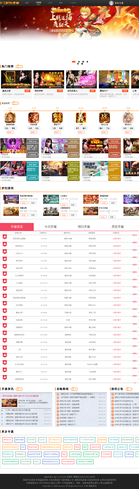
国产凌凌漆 (114, 440)
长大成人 (42, 440)
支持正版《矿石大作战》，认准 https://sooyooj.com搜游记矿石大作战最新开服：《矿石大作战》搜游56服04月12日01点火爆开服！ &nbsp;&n (33, 404)
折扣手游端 (26, 461)
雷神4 (77, 447)
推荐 (27, 3)
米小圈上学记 (55, 440)
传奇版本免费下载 (91, 454)
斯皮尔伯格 (33, 447)
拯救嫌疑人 (20, 454)
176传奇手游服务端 (10, 461)
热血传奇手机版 (34, 454)
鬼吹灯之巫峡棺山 (51, 454)
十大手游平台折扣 (87, 440)
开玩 (23, 203)
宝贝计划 (118, 454)
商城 (60, 3)
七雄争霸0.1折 (109, 447)
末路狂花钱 (95, 447)
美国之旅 (67, 447)
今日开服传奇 (68, 461)
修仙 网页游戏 (127, 440)
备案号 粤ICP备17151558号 (55, 477)
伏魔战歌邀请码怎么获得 (50, 447)
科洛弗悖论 (7, 454)
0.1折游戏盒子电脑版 (84, 461)
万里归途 (129, 454)
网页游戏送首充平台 (51, 461)
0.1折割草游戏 (75, 454)
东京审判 (31, 440)
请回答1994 (7, 440)
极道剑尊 (102, 440)
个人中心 (73, 3)
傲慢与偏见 (20, 440)
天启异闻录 (106, 454)
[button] (74, 62)
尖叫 (23, 447)
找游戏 (38, 2)
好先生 (36, 461)
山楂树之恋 (122, 447)
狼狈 (64, 454)
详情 (32, 203)
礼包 (50, 3)
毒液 (85, 447)
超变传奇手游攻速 (10, 447)
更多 (18, 66)
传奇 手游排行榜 (70, 440)
